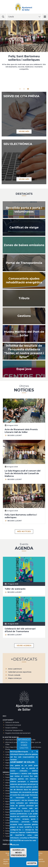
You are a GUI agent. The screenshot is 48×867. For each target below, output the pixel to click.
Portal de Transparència (14, 730)
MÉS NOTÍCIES (24, 531)
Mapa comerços (15, 678)
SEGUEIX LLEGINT (14, 435)
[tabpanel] (24, 46)
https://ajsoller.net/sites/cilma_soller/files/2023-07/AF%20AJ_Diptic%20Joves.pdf (24, 368)
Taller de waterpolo (15, 589)
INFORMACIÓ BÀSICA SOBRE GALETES (24, 744)
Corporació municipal (13, 725)
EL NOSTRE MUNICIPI (11, 737)
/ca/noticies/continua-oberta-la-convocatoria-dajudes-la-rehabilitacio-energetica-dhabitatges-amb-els (24, 280)
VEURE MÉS (24, 131)
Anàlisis (15, 845)
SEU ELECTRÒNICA (17, 144)
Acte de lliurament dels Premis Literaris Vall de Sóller (24, 58)
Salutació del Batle (12, 722)
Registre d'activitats (41, 860)
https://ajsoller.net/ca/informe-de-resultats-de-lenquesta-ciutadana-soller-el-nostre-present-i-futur (24, 351)
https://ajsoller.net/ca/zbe (24, 245)
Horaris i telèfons (11, 728)
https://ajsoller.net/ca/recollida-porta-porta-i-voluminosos (24, 209)
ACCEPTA (31, 863)
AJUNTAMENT (8, 720)
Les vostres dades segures (7, 861)
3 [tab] (28, 89)
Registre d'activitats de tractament (17, 733)
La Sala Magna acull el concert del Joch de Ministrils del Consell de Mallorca (22, 473)
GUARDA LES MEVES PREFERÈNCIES (18, 852)
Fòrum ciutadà (14, 675)
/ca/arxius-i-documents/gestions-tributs (24, 298)
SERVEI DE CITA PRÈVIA (21, 96)
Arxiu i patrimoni (15, 669)
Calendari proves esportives (19, 672)
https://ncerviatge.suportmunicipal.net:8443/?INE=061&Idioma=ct (24, 227)
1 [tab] (20, 89)
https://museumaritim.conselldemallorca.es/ (24, 333)
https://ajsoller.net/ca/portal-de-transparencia (24, 262)
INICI (4, 716)
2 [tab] (24, 89)
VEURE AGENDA (24, 646)
